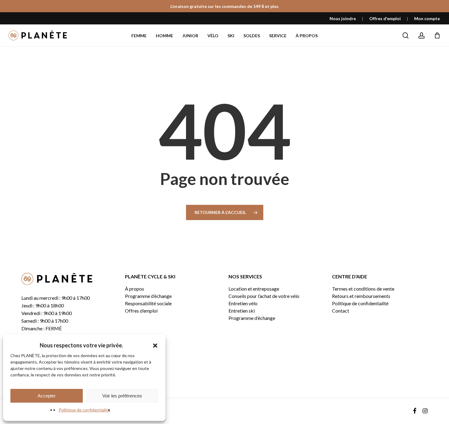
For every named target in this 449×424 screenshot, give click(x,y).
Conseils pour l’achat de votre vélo (263, 296)
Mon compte (427, 18)
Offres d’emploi (141, 310)
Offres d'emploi (385, 18)
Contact (340, 310)
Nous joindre (343, 18)
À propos (134, 288)
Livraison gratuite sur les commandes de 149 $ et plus (224, 6)
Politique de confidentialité (84, 409)
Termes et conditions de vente (363, 288)
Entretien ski (241, 310)
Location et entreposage (253, 288)
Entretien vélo (242, 303)
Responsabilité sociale (148, 303)
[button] (155, 345)
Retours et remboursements (361, 296)
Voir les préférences (122, 395)
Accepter (47, 395)
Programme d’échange (148, 296)
